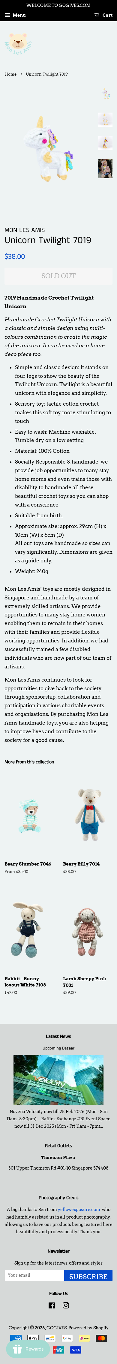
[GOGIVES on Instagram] (65, 1306)
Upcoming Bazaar (58, 1048)
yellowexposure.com (79, 1209)
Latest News (58, 1036)
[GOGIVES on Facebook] (51, 1306)
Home (10, 74)
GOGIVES (56, 1328)
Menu (19, 15)
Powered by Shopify (88, 1328)
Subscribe (88, 1277)
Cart (107, 15)
